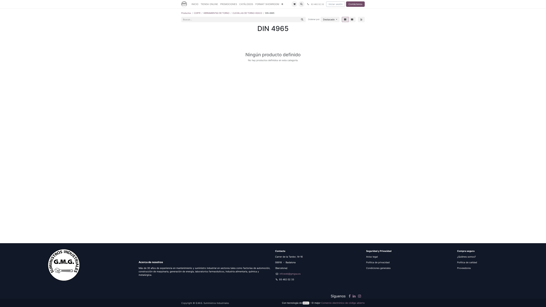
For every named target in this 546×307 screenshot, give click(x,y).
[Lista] (352, 19)
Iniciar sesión (336, 4)
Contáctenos (355, 4)
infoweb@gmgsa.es (290, 273)
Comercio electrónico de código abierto (343, 302)
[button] (301, 4)
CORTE (197, 13)
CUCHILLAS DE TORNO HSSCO (247, 13)
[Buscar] (302, 19)
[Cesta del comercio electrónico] (294, 4)
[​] (350, 296)
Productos (186, 13)
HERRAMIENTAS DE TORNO (216, 13)
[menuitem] (194, 4)
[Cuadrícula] (345, 19)
